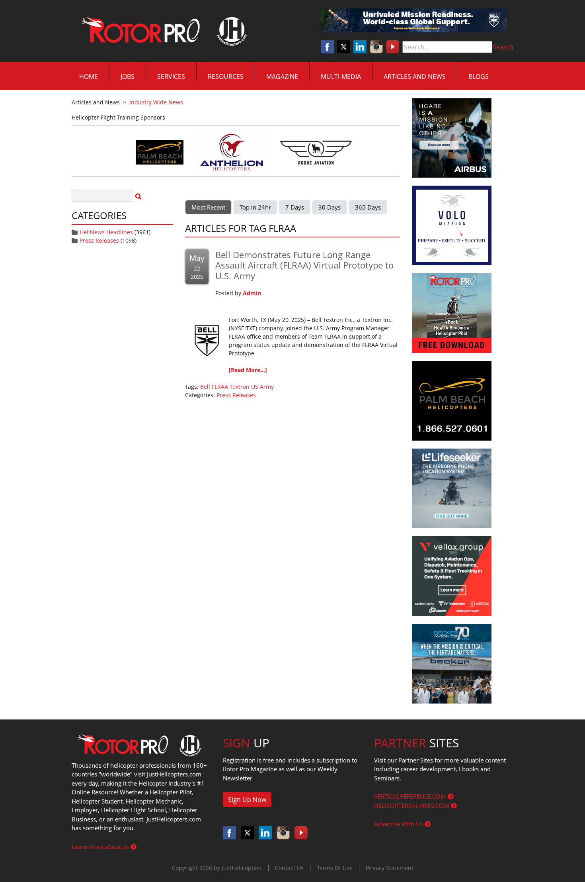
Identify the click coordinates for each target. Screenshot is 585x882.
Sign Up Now (247, 799)
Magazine (282, 76)
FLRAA (220, 386)
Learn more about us (101, 847)
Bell (205, 386)
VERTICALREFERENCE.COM (411, 796)
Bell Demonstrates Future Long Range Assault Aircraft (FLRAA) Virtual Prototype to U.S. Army (304, 265)
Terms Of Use (335, 868)
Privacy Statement (389, 868)
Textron (240, 386)
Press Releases (99, 240)
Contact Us (289, 868)
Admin (252, 293)
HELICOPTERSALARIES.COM (412, 805)
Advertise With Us (399, 824)
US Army (262, 386)
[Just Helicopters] (162, 31)
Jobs (128, 76)
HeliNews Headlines (106, 232)
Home (88, 76)
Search (503, 47)
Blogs (478, 76)
